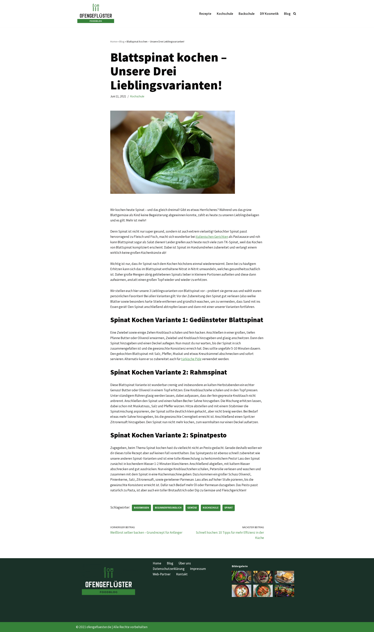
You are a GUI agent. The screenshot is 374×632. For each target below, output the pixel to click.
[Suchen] (294, 13)
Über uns (185, 563)
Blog (287, 13)
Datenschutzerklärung (168, 569)
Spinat (228, 507)
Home (113, 41)
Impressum (198, 569)
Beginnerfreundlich (168, 507)
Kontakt (182, 574)
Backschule (247, 13)
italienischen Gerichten (212, 236)
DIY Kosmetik (269, 13)
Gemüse (192, 507)
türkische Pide (191, 359)
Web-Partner (162, 574)
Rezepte (205, 13)
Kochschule (225, 13)
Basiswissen (141, 507)
